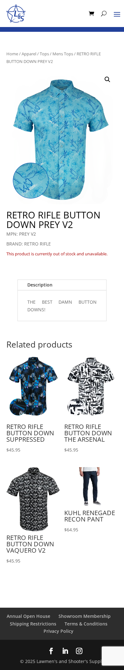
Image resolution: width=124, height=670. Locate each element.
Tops (44, 54)
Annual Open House (28, 616)
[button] (107, 79)
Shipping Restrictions (33, 624)
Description (39, 285)
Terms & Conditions (86, 624)
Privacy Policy (58, 631)
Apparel (29, 54)
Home (12, 54)
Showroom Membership (85, 616)
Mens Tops (62, 54)
